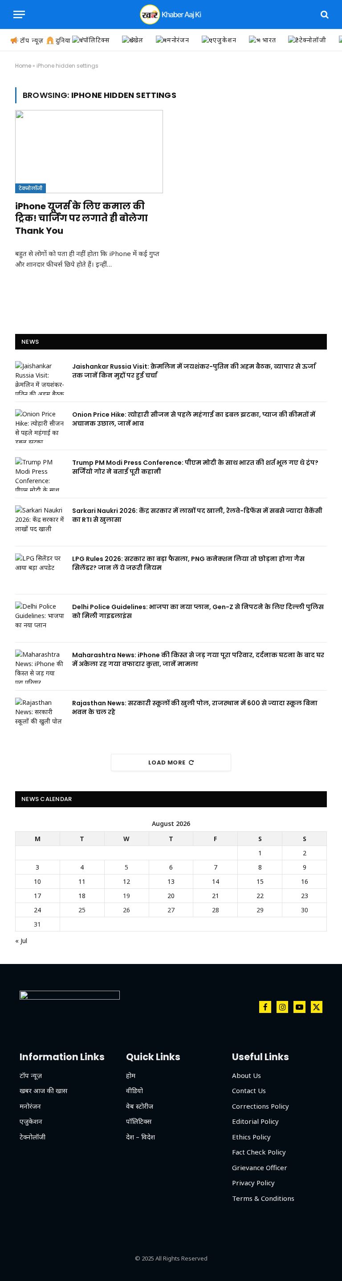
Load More (167, 762)
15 (260, 881)
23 (304, 895)
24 (37, 910)
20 (171, 895)
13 (171, 881)
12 (126, 881)
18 (82, 895)
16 (304, 881)
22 (260, 895)
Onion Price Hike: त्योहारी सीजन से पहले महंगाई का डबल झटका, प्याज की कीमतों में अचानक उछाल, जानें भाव (193, 419)
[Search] (324, 14)
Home (23, 65)
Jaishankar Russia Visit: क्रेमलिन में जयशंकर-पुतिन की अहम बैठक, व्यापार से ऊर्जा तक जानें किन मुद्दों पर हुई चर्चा (194, 371)
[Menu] (19, 14)
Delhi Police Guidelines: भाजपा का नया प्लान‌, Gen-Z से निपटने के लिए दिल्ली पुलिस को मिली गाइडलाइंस (198, 611)
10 (37, 881)
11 (82, 881)
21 (215, 895)
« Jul (21, 940)
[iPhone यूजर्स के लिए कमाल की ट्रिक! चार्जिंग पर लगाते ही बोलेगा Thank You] (89, 151)
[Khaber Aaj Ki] (171, 14)
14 (215, 881)
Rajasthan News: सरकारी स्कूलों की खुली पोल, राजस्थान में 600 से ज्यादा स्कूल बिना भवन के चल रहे (195, 707)
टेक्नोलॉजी (30, 188)
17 (37, 895)
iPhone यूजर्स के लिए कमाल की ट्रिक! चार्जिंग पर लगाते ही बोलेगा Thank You (81, 218)
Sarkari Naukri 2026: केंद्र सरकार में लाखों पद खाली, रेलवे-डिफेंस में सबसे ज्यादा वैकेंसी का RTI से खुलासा (197, 515)
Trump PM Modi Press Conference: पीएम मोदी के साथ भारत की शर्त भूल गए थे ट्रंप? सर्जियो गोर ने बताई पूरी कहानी (195, 467)
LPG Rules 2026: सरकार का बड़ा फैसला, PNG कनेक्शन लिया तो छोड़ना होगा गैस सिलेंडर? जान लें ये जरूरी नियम (188, 563)
